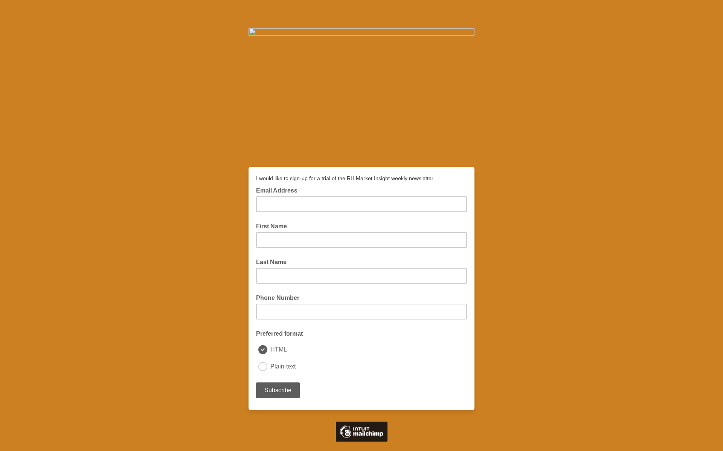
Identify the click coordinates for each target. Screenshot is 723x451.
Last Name (271, 262)
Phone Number (277, 298)
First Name (271, 226)
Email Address (279, 190)
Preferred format (279, 333)
